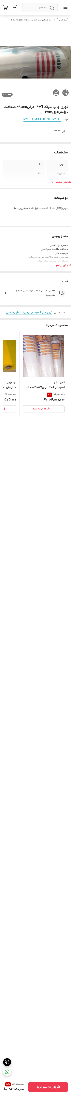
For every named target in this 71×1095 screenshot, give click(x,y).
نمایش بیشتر (63, 182)
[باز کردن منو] (65, 7)
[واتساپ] (7, 1072)
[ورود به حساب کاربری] (16, 7)
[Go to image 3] (3, 94)
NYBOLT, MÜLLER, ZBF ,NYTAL (42, 119)
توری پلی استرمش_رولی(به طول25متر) (31, 19)
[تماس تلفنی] (7, 1062)
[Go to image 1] (9, 94)
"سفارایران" (62, 19)
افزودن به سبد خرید (48, 1087)
